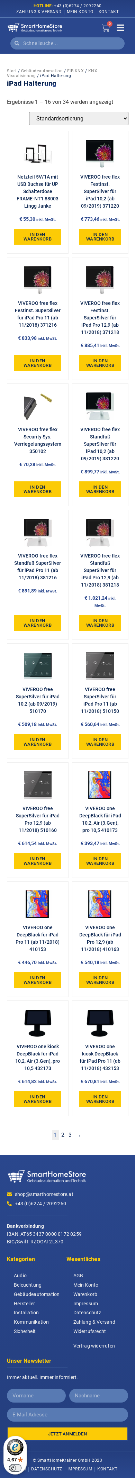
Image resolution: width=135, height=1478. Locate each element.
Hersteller (24, 1303)
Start (12, 71)
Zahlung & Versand (39, 11)
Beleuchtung (28, 1285)
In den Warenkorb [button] (38, 237)
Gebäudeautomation (42, 71)
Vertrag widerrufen (94, 1346)
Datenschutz (87, 1312)
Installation (26, 1312)
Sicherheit (25, 1331)
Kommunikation (31, 1322)
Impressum (85, 1303)
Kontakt (109, 11)
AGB (78, 1275)
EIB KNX (75, 71)
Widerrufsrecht (89, 1331)
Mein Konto (80, 11)
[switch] (15, 1468)
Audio (20, 1275)
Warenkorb (85, 1294)
